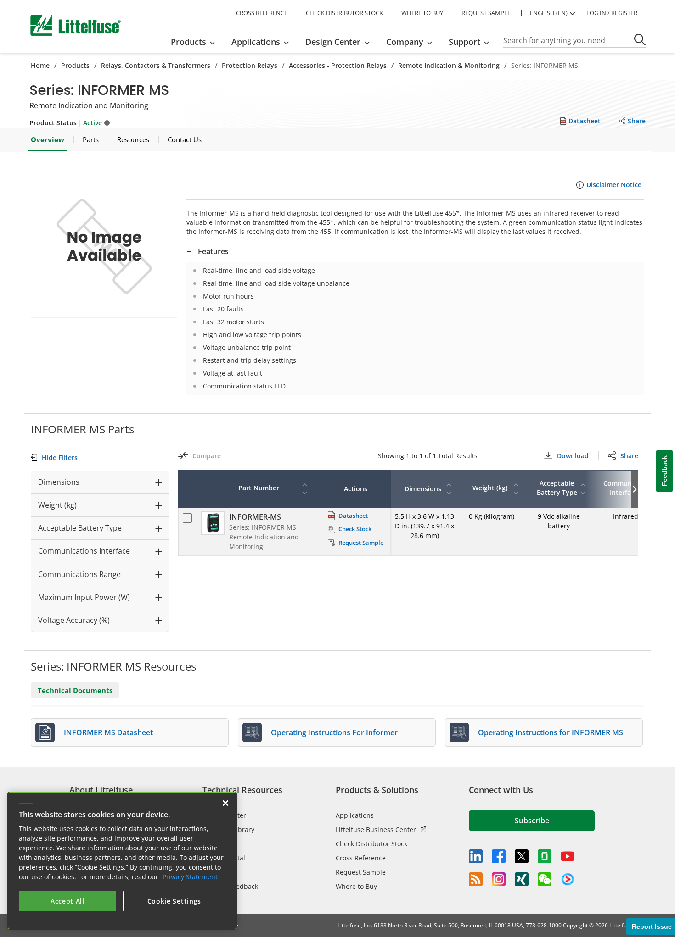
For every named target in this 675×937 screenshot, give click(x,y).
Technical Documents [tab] (75, 690)
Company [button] (404, 41)
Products (75, 65)
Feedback (664, 470)
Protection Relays (249, 65)
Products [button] (188, 41)
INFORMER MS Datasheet (108, 732)
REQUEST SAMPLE (486, 13)
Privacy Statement (190, 876)
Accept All (67, 901)
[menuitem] (196, 42)
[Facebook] (499, 856)
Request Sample (361, 872)
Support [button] (464, 41)
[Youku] (567, 880)
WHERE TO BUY (422, 13)
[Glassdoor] (544, 856)
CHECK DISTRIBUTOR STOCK (344, 13)
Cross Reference (361, 858)
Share (629, 455)
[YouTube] (567, 856)
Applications (355, 815)
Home (40, 65)
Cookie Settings (174, 901)
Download (572, 455)
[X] (522, 856)
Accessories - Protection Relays (338, 65)
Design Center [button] (332, 41)
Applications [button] (255, 41)
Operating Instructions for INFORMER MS (550, 732)
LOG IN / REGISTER (611, 13)
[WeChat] (544, 879)
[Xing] (522, 879)
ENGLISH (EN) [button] (549, 13)
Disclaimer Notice (613, 184)
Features (213, 251)
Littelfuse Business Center (376, 829)
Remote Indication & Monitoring (449, 65)
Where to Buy (356, 886)
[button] (104, 246)
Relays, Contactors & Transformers (155, 65)
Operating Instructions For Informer (334, 732)
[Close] (225, 803)
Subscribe (532, 820)
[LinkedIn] (476, 856)
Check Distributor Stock (371, 843)
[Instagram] (499, 879)
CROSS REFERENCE (261, 13)
